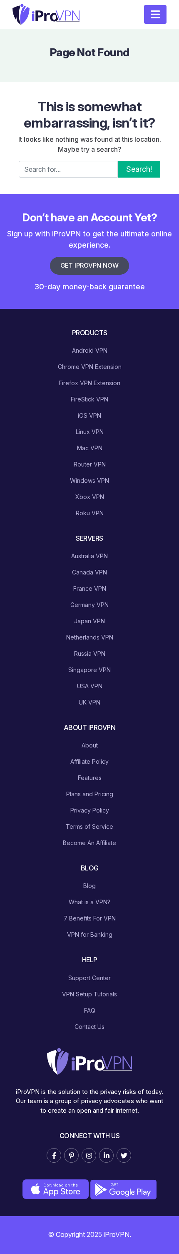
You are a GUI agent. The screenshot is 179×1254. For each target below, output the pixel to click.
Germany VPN (89, 604)
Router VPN (90, 464)
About (90, 745)
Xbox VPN (89, 496)
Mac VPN (89, 447)
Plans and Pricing (89, 794)
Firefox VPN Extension (89, 382)
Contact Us (89, 1026)
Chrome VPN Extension (90, 366)
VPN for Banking (89, 934)
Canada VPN (89, 572)
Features (90, 777)
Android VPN (89, 350)
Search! (139, 169)
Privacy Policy (89, 810)
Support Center (89, 977)
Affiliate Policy (89, 761)
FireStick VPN (89, 399)
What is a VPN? (89, 901)
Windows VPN (89, 480)
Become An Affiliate (89, 842)
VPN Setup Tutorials (89, 994)
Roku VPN (90, 513)
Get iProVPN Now (89, 265)
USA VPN (89, 686)
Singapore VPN (89, 669)
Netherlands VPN (89, 637)
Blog (89, 885)
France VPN (89, 588)
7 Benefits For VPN (90, 918)
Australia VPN (89, 555)
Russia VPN (89, 653)
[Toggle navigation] (155, 14)
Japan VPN (89, 620)
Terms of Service (89, 826)
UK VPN (89, 702)
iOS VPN (89, 415)
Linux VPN (90, 431)
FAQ (89, 1010)
